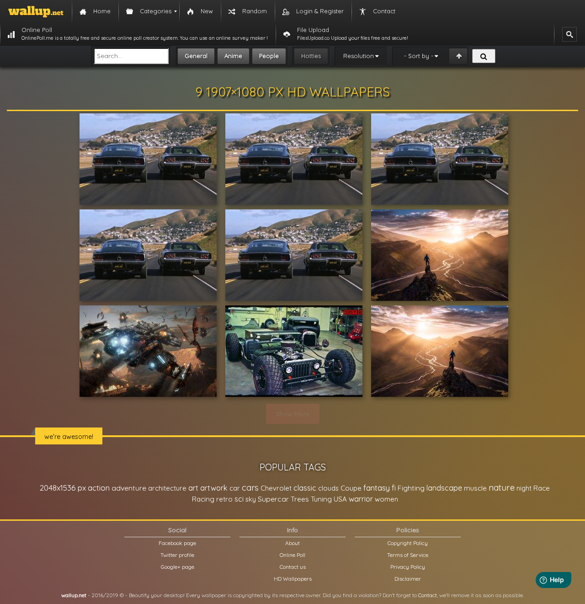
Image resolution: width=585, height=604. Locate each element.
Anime (233, 55)
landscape (444, 487)
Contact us (293, 566)
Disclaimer (407, 578)
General (196, 55)
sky (250, 499)
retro (224, 499)
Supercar (273, 498)
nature (502, 487)
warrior (361, 498)
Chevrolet (276, 488)
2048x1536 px (63, 487)
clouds (328, 488)
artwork (214, 487)
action (99, 487)
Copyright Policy (408, 543)
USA (340, 499)
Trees (300, 499)
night (524, 488)
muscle (475, 488)
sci (239, 498)
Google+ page (177, 566)
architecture (167, 488)
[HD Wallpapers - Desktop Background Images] (36, 11)
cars (250, 487)
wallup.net (73, 595)
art (193, 487)
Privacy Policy (407, 566)
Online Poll (292, 554)
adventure (129, 487)
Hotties (311, 55)
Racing (203, 499)
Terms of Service (407, 554)
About (292, 543)
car (234, 488)
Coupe (351, 488)
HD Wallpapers (293, 578)
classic (304, 487)
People (269, 55)
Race (541, 488)
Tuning (321, 499)
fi (394, 487)
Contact (427, 595)
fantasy (376, 487)
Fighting (411, 487)
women (386, 499)
